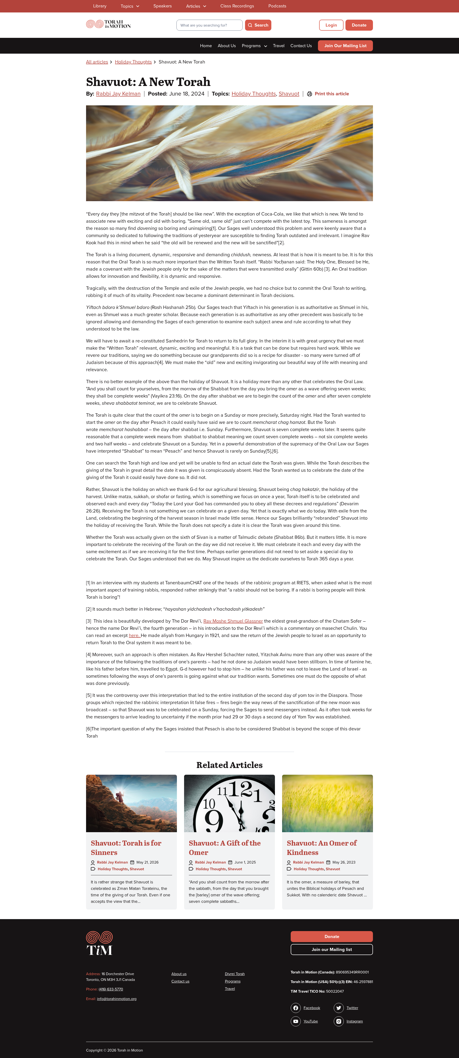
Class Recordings (237, 6)
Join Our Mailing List (345, 45)
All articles (97, 62)
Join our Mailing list (332, 949)
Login (331, 25)
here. (135, 635)
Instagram (355, 1021)
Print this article (332, 94)
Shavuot (289, 93)
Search (261, 25)
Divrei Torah (235, 974)
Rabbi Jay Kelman (118, 93)
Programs (252, 45)
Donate (359, 25)
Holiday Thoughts (133, 62)
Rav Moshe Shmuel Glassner (233, 621)
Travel (278, 45)
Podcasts (277, 6)
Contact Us (301, 45)
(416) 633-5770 (111, 989)
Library (99, 6)
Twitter (352, 1008)
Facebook (312, 1008)
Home (206, 45)
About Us (227, 45)
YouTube (311, 1021)
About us (178, 974)
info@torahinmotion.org (117, 998)
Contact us (180, 981)
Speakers (162, 6)
